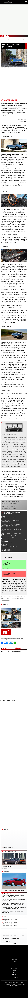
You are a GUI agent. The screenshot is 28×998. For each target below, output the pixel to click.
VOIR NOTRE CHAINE (8, 847)
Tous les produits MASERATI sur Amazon (13, 935)
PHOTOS (14, 972)
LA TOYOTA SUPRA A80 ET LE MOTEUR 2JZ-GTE (13, 890)
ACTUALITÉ (14, 959)
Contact (6, 982)
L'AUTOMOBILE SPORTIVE (7, 39)
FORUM (14, 974)
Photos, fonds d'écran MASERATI (11, 938)
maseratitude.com (5, 600)
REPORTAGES (14, 968)
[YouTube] (15, 977)
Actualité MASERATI (7, 933)
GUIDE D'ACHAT (17, 39)
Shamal (6, 130)
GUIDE (14, 961)
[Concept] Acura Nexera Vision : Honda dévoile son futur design (13, 896)
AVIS (14, 964)
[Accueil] (14, 957)
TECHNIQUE (14, 966)
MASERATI (24, 39)
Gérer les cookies (19, 982)
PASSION (14, 970)
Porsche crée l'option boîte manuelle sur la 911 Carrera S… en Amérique (14, 908)
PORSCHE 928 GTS (6, 866)
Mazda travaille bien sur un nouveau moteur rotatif (12, 912)
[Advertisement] (14, 19)
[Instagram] (12, 977)
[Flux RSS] (17, 977)
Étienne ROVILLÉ (23, 121)
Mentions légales (12, 982)
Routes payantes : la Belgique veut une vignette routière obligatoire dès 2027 (13, 904)
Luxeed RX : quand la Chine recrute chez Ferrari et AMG (13, 900)
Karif (25, 129)
